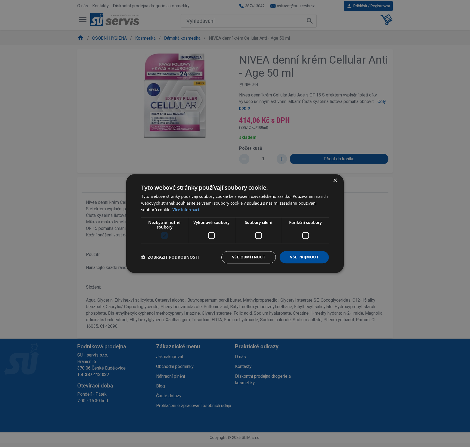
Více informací (185, 209)
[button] (170, 257)
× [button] (335, 181)
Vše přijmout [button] (304, 257)
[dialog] (235, 223)
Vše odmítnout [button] (248, 257)
